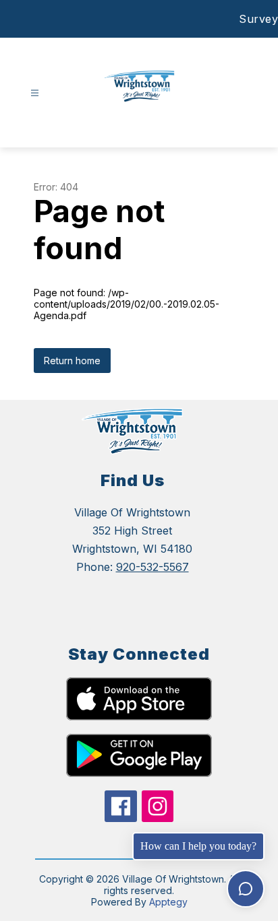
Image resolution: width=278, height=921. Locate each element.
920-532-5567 (152, 567)
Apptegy (168, 902)
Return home (72, 360)
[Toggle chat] (246, 889)
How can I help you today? (198, 846)
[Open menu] (35, 93)
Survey (258, 19)
